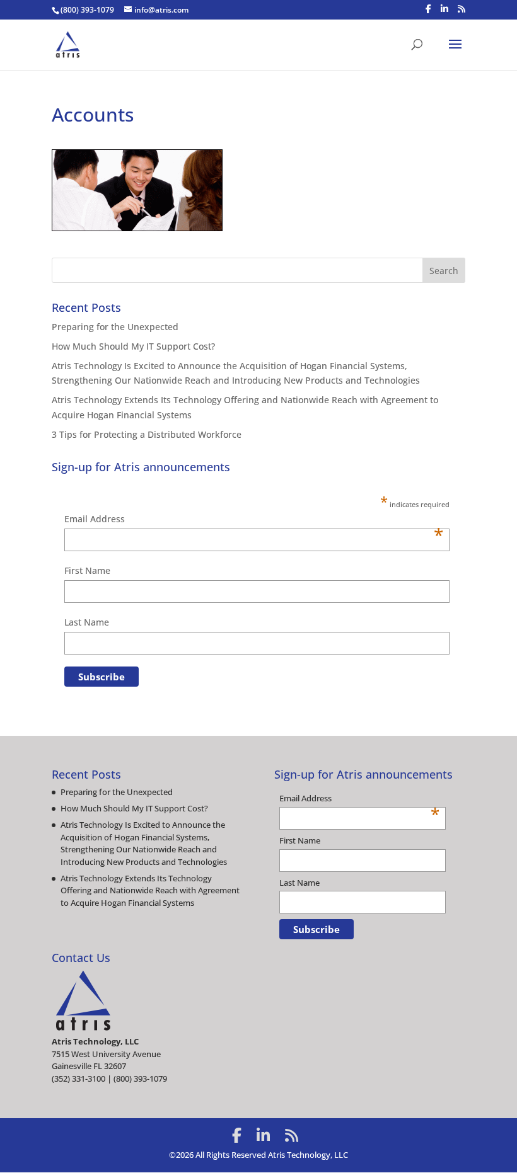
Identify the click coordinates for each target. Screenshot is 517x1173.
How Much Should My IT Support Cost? (133, 346)
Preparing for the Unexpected (115, 327)
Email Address (253, 520)
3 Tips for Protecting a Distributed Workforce (146, 434)
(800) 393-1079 (87, 9)
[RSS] (461, 8)
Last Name (86, 622)
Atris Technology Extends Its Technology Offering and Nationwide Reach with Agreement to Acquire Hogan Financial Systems (150, 890)
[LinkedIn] (444, 8)
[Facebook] (428, 8)
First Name (87, 570)
